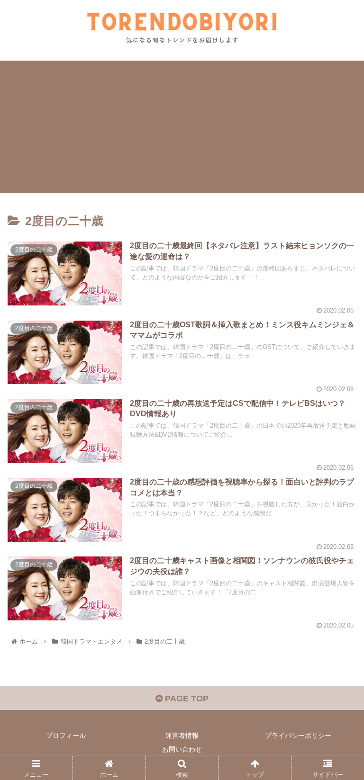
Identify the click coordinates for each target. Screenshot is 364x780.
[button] (336, 752)
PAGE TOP (186, 698)
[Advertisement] (182, 127)
